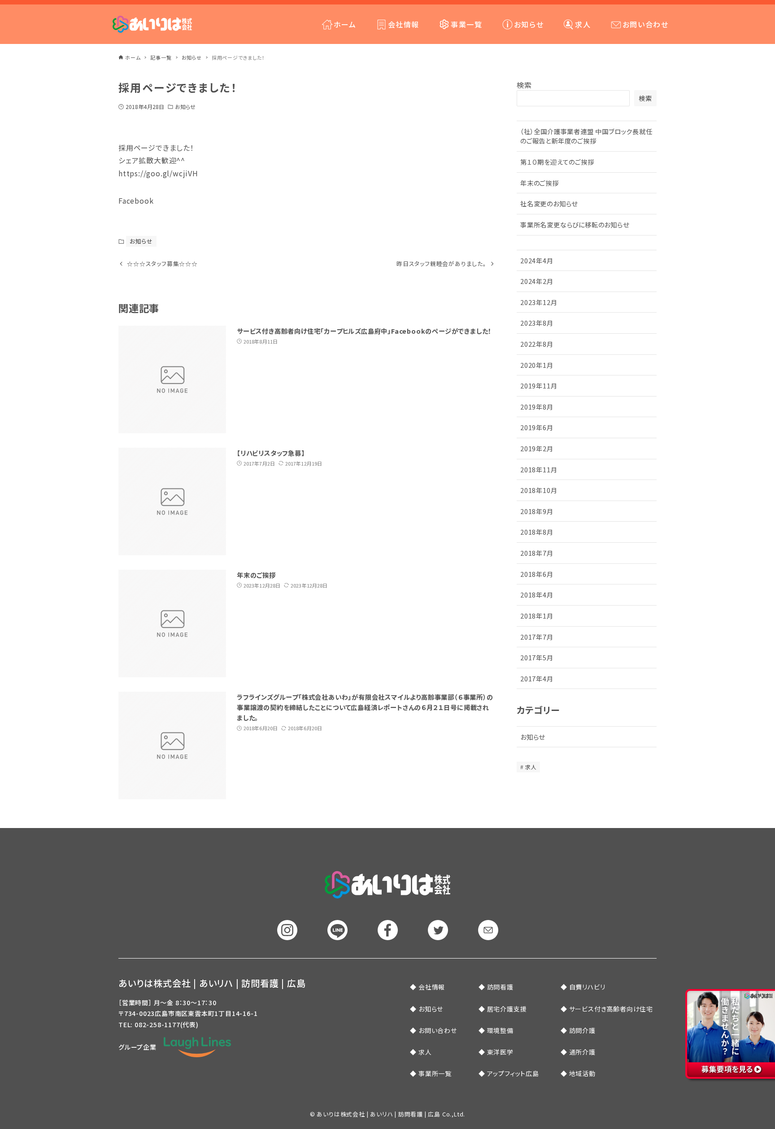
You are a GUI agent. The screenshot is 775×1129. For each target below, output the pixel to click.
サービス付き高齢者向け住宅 (611, 1008)
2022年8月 (536, 344)
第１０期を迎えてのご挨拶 (557, 161)
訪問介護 (582, 1030)
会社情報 (431, 986)
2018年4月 (536, 594)
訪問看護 (500, 986)
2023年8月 (536, 322)
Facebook (135, 200)
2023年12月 (538, 302)
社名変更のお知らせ (549, 203)
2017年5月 (536, 657)
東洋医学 (500, 1051)
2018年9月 (536, 511)
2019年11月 (538, 385)
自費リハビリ (587, 986)
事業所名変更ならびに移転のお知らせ (574, 224)
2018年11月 (538, 469)
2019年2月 (536, 448)
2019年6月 (536, 427)
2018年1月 (536, 615)
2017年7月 (536, 636)
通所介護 (582, 1051)
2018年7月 (536, 553)
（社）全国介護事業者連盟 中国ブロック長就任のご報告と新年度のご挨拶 (586, 136)
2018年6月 (536, 574)
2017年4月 (536, 678)
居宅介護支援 (507, 1008)
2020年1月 (536, 365)
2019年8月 (536, 406)
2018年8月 (536, 531)
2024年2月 (536, 281)
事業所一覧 (435, 1073)
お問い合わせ (437, 1030)
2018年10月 (538, 490)
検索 (524, 84)
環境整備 (500, 1030)
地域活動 (582, 1073)
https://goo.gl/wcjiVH (158, 173)
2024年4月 (536, 260)
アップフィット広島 (513, 1073)
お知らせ (185, 106)
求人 (531, 767)
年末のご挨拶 (539, 182)
